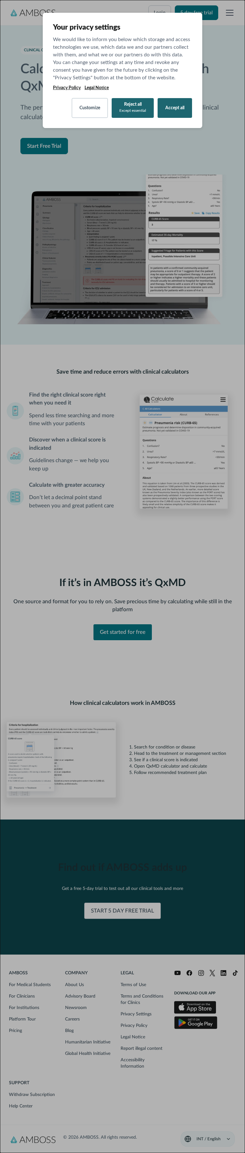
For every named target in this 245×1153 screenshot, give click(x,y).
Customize (89, 108)
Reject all (132, 107)
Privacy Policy (67, 88)
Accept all (174, 108)
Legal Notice (97, 88)
